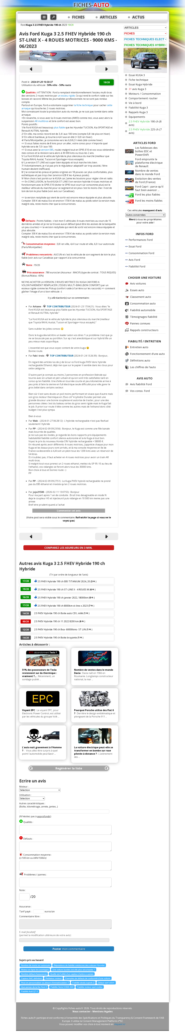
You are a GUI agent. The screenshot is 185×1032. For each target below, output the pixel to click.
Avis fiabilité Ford (141, 384)
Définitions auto (140, 360)
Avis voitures (138, 283)
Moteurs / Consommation (145, 93)
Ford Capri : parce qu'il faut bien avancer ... (149, 188)
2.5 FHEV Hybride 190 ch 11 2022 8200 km (56, 621)
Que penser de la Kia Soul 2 (34, 987)
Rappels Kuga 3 (138, 112)
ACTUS (138, 17)
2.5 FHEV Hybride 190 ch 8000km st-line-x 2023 (63, 605)
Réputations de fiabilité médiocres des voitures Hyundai (79, 965)
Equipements (137, 117)
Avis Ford (134, 259)
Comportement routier (143, 98)
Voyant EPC (28, 710)
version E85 (47, 149)
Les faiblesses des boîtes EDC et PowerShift (146, 151)
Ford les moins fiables (148, 200)
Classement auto (140, 297)
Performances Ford (141, 240)
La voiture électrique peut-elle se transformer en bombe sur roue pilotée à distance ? (93, 750)
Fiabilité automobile (142, 310)
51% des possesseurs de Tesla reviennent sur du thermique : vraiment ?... (39, 673)
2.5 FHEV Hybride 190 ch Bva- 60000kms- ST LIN (60, 629)
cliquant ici (119, 1024)
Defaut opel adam (106, 982)
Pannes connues (140, 323)
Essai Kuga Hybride (140, 84)
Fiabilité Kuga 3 (138, 107)
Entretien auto (139, 347)
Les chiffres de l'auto (143, 367)
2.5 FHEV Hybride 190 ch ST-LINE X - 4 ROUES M (63, 589)
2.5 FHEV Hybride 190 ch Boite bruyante (55, 637)
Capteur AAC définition (31, 978)
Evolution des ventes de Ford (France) (148, 180)
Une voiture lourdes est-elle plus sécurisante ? (73, 969)
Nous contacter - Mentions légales (93, 1011)
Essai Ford (135, 246)
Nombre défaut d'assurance (34, 974)
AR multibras (42, 121)
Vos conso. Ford (140, 391)
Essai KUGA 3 (137, 75)
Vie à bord (135, 103)
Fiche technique (138, 79)
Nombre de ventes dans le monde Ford (147, 172)
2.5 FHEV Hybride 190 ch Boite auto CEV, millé (58, 613)
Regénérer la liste (68, 768)
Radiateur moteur (54, 978)
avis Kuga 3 (137, 89)
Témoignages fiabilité (143, 316)
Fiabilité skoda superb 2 (83, 982)
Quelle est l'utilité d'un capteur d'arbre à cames (71, 974)
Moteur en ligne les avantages (35, 969)
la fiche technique (83, 105)
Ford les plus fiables (147, 194)
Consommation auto (143, 303)
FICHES (78, 17)
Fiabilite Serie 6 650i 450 (62, 987)
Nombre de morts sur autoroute (35, 965)
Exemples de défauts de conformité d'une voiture (87, 978)
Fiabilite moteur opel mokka (89, 987)
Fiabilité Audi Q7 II (29, 991)
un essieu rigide (66, 95)
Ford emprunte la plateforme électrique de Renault (149, 162)
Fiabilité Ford (137, 266)
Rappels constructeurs (144, 330)
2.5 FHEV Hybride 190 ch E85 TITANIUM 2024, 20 (64, 581)
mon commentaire (68, 949)
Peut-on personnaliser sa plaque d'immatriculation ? (45, 982)
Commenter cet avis (69, 510)
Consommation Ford (141, 253)
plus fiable (59, 127)
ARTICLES (108, 17)
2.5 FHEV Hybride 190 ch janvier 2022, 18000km (63, 597)
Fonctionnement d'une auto (147, 354)
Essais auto (137, 290)
